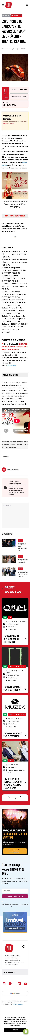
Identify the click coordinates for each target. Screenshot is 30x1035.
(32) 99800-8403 (11, 366)
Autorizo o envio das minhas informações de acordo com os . (15, 905)
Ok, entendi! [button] (15, 1030)
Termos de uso (15, 906)
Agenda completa (15, 797)
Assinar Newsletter (14, 896)
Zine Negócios (9, 972)
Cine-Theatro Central (9, 105)
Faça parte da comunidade (14, 851)
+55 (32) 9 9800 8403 (18, 1004)
